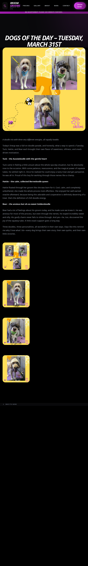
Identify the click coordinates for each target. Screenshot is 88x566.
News (56, 6)
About (47, 6)
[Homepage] (13, 6)
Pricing (26, 6)
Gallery (37, 6)
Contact (66, 6)
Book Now (79, 6)
